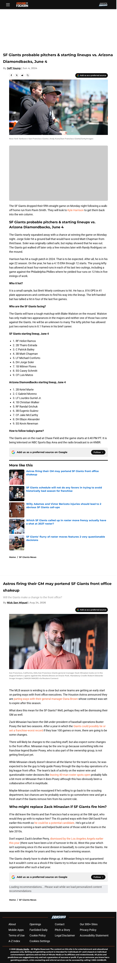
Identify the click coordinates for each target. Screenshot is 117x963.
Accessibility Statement (94, 935)
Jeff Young (14, 68)
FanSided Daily (39, 929)
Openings (35, 924)
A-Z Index (14, 941)
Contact (59, 924)
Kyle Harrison (75, 210)
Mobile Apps (16, 929)
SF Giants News (27, 557)
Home (12, 557)
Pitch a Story (62, 929)
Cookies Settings (40, 941)
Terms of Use (17, 935)
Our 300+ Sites (89, 924)
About (12, 924)
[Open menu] (8, 4)
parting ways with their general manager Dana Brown (46, 698)
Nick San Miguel (17, 602)
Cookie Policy (38, 935)
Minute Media (22, 949)
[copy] (28, 75)
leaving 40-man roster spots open (70, 774)
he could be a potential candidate (54, 822)
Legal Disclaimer (65, 935)
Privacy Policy (88, 929)
